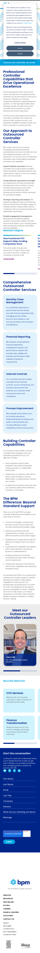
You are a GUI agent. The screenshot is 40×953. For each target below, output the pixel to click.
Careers (7, 909)
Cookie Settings (9, 935)
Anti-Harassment (10, 932)
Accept (20, 48)
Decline (20, 54)
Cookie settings (20, 42)
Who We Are (8, 902)
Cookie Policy (27, 23)
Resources (8, 898)
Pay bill (6, 905)
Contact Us (8, 919)
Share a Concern (11, 912)
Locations (8, 916)
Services (7, 895)
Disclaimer (7, 926)
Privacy (6, 923)
